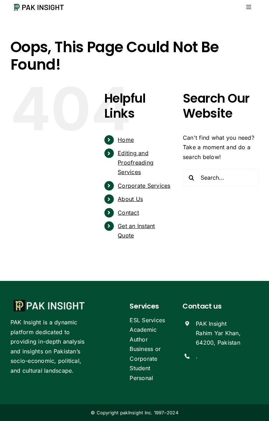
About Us (130, 198)
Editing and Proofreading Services (135, 162)
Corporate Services (144, 185)
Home (126, 139)
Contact (128, 212)
